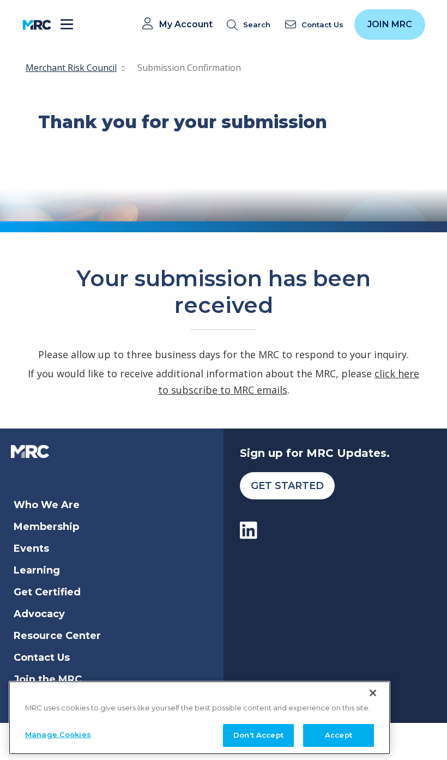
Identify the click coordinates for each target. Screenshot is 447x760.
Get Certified (47, 592)
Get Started (287, 486)
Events (31, 548)
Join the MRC (48, 679)
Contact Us (42, 658)
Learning (37, 570)
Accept (338, 735)
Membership (46, 527)
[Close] (373, 693)
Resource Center (57, 636)
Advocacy (39, 614)
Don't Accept (258, 735)
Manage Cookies (58, 734)
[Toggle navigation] (67, 25)
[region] (199, 718)
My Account (186, 24)
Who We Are (47, 505)
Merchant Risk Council (71, 68)
